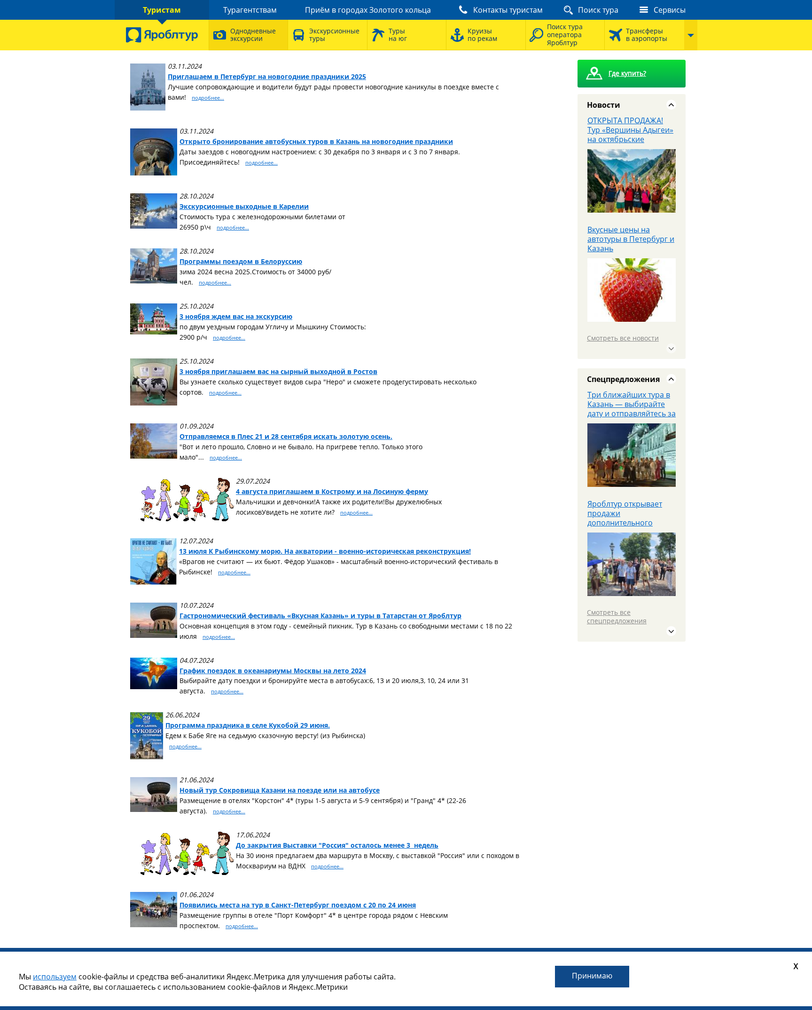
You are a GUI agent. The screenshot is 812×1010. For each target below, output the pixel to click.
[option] (631, 170)
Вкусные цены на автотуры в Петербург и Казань (630, 239)
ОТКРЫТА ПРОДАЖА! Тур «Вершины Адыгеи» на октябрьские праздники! (630, 134)
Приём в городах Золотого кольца (368, 10)
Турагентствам (250, 10)
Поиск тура (598, 10)
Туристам (162, 10)
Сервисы (670, 10)
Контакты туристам (508, 10)
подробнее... (208, 97)
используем (55, 976)
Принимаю (592, 975)
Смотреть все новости (623, 338)
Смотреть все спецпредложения (617, 616)
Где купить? (627, 73)
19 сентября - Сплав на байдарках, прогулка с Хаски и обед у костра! (629, 515)
